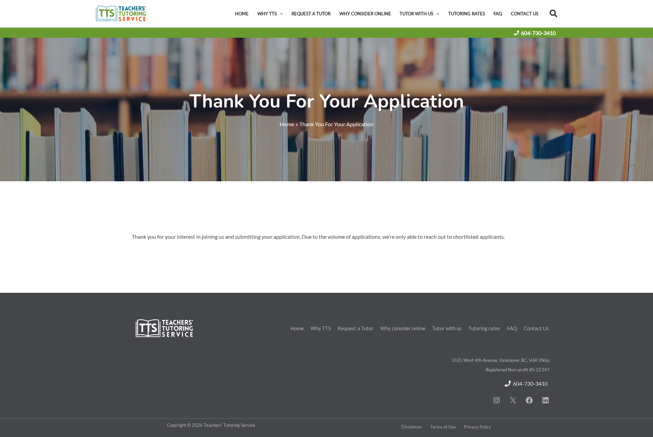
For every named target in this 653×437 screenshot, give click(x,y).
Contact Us (536, 328)
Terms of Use (443, 427)
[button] (554, 13)
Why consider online (402, 328)
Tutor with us (447, 328)
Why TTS (321, 328)
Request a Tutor (355, 328)
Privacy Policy (477, 427)
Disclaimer (411, 427)
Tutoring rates (484, 328)
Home (297, 328)
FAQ (512, 328)
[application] (280, 13)
